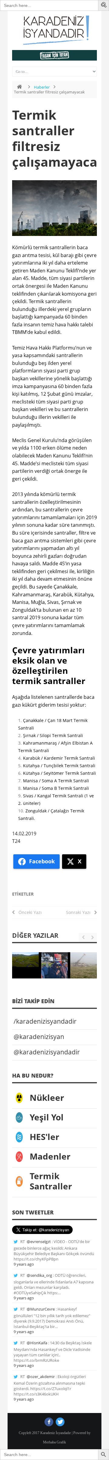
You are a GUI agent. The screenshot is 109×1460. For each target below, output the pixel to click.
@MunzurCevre (41, 1309)
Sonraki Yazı (80, 912)
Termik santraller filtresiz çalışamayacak (58, 138)
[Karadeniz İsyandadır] (54, 30)
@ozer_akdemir (41, 1376)
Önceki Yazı (28, 912)
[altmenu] (54, 55)
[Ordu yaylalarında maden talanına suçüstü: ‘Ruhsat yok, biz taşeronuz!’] (83, 965)
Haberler (42, 87)
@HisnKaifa (37, 1342)
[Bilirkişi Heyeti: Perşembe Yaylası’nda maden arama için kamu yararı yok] (25, 959)
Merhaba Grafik (54, 1442)
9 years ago (24, 1264)
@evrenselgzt (39, 1241)
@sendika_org (39, 1275)
